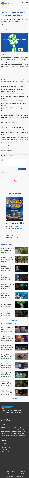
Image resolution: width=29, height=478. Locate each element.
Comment (21, 169)
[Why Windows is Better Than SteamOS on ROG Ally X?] (21, 395)
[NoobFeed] (6, 3)
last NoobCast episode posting (13, 54)
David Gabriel (22, 61)
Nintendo (23, 471)
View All (14, 320)
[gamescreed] (8, 420)
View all (14, 398)
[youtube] (4, 420)
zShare (11, 68)
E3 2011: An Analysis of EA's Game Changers (12, 100)
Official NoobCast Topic (16, 115)
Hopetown (3, 443)
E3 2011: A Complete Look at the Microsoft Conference (14, 93)
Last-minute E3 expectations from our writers (12, 89)
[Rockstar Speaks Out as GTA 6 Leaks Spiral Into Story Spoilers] (21, 298)
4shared (6, 68)
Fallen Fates (4, 449)
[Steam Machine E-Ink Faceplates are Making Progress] (21, 368)
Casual (14, 233)
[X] (1, 420)
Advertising (3, 461)
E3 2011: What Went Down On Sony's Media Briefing (13, 103)
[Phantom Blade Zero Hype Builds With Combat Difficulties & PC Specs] (21, 316)
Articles (8, 7)
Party (14, 235)
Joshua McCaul (6, 24)
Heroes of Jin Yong (5, 447)
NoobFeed (3, 7)
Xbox (13, 471)
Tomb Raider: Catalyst (6, 451)
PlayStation (6, 471)
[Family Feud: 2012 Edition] (14, 220)
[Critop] (12, 420)
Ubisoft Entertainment (17, 228)
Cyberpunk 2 (4, 445)
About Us (3, 459)
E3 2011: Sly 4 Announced (7, 107)
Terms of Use (4, 463)
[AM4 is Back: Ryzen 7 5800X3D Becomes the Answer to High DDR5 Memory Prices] (21, 341)
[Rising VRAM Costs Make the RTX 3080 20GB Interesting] (21, 359)
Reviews (10, 473)
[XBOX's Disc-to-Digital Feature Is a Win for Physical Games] (21, 271)
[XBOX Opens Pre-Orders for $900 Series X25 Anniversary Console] (21, 253)
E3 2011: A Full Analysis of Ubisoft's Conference (12, 96)
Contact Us (3, 467)
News (4, 473)
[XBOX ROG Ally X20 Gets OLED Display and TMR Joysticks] (21, 350)
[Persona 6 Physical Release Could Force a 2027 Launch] (21, 307)
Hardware (23, 473)
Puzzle (11, 233)
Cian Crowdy (9, 62)
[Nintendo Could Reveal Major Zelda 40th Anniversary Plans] (21, 289)
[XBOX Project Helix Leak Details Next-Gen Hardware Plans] (21, 377)
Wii (13, 226)
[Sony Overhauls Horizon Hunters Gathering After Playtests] (21, 280)
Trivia (11, 235)
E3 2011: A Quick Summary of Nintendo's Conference (13, 108)
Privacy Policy (4, 465)
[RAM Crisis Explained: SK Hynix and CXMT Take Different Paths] (21, 386)
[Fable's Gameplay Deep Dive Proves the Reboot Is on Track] (21, 262)
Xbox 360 (16, 226)
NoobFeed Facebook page (14, 132)
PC (17, 471)
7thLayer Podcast (16, 137)
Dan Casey (10, 139)
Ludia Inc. (14, 231)
